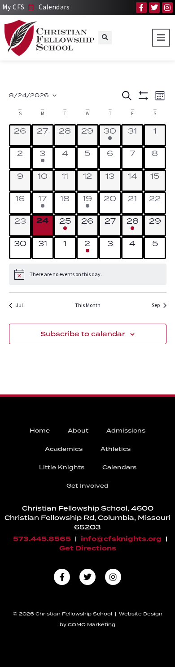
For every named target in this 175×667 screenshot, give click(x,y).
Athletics (116, 449)
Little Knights (61, 467)
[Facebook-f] (141, 7)
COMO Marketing (91, 624)
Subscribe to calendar (82, 333)
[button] (105, 37)
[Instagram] (167, 7)
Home (40, 430)
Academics (64, 449)
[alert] (87, 274)
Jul (19, 305)
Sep (156, 305)
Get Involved (87, 485)
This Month (88, 305)
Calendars (119, 467)
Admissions (125, 430)
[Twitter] (154, 7)
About (78, 430)
